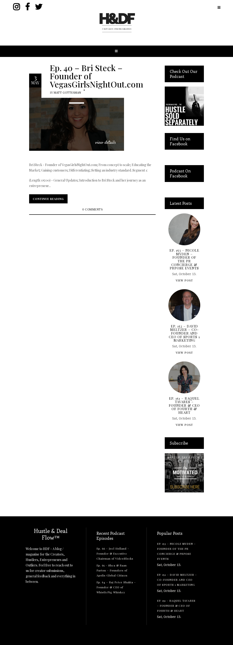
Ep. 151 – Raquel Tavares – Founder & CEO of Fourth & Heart (184, 406)
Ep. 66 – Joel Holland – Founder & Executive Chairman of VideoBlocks (114, 553)
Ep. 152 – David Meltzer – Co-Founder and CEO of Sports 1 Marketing (184, 333)
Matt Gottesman (67, 92)
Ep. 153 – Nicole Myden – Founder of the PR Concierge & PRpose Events (184, 259)
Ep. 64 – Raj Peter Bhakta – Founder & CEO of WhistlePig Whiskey (116, 587)
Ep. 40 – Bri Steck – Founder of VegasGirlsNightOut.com (96, 75)
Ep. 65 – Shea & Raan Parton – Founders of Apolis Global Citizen (111, 570)
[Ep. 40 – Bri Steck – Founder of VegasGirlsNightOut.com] (76, 119)
